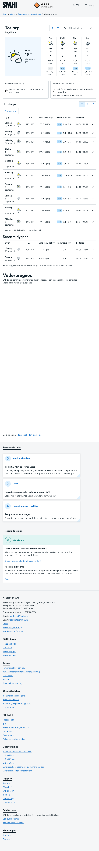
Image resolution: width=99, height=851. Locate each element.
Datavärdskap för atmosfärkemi (17, 770)
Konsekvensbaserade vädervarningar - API (27, 492)
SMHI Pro (20, 790)
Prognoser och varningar (29, 14)
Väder (12, 14)
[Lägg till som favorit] (52, 28)
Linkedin (19, 731)
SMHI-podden (9, 655)
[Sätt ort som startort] (58, 28)
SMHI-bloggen (9, 651)
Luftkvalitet (8, 675)
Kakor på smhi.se (11, 699)
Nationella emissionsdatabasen (17, 751)
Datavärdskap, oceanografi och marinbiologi (23, 767)
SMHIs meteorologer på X (27, 727)
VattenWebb (8, 763)
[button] (76, 5)
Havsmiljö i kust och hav (14, 668)
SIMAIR (6, 679)
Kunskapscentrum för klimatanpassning (21, 671)
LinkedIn (33, 434)
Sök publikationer (11, 818)
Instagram (20, 735)
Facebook (22, 434)
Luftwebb (20, 755)
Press (5, 623)
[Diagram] (93, 104)
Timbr (18, 794)
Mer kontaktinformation (14, 631)
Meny (91, 5)
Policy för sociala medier (14, 739)
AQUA (18, 783)
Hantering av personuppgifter (16, 703)
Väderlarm (20, 802)
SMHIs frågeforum (24, 627)
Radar (7, 579)
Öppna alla (11, 111)
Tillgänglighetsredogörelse (15, 695)
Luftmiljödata (9, 759)
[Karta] (87, 104)
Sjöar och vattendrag (12, 683)
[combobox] (78, 28)
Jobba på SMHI (9, 644)
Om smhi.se (8, 707)
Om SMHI (7, 647)
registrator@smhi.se (18, 619)
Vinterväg (20, 798)
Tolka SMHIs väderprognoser (20, 466)
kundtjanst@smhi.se (18, 616)
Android (19, 839)
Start (5, 14)
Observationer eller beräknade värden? (23, 561)
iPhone (19, 835)
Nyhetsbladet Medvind (13, 822)
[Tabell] (82, 104)
